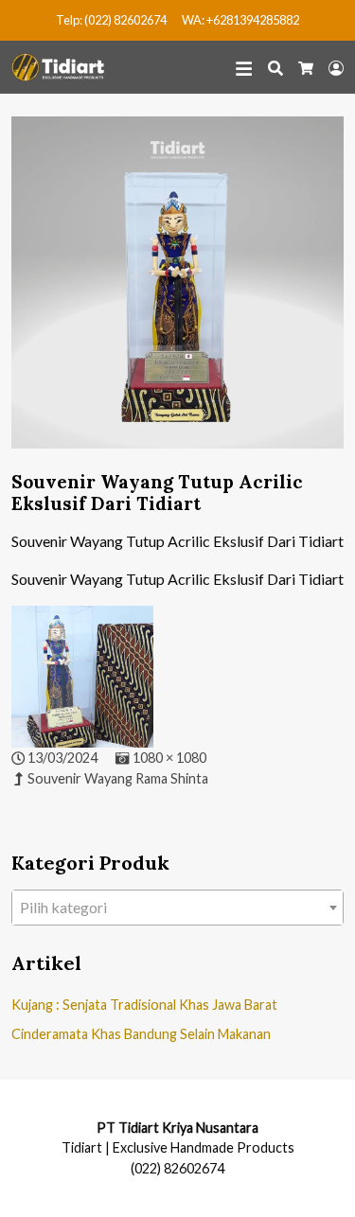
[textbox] (177, 908)
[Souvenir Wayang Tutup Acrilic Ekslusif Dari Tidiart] (177, 292)
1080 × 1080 (169, 758)
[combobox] (177, 908)
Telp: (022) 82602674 (111, 19)
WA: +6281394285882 (240, 19)
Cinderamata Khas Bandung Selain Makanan (141, 1034)
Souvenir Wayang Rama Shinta (117, 778)
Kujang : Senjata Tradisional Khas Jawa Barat (144, 1005)
